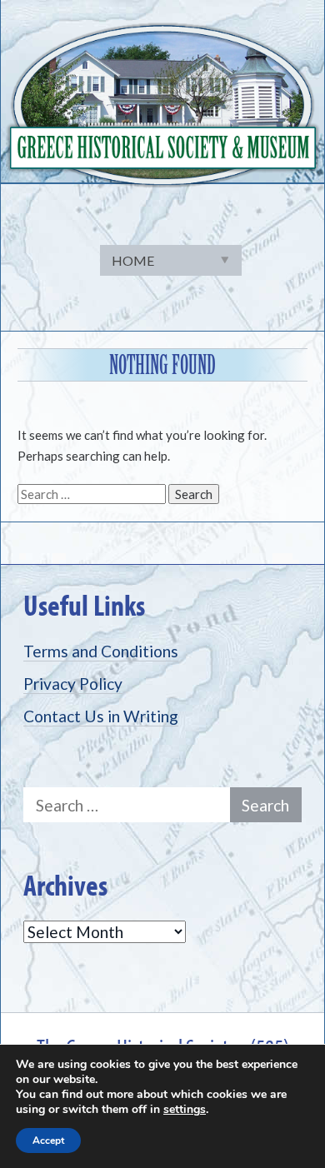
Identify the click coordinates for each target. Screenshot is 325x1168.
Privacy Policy (72, 683)
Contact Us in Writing (100, 716)
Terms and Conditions (100, 651)
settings (184, 1109)
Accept (48, 1140)
